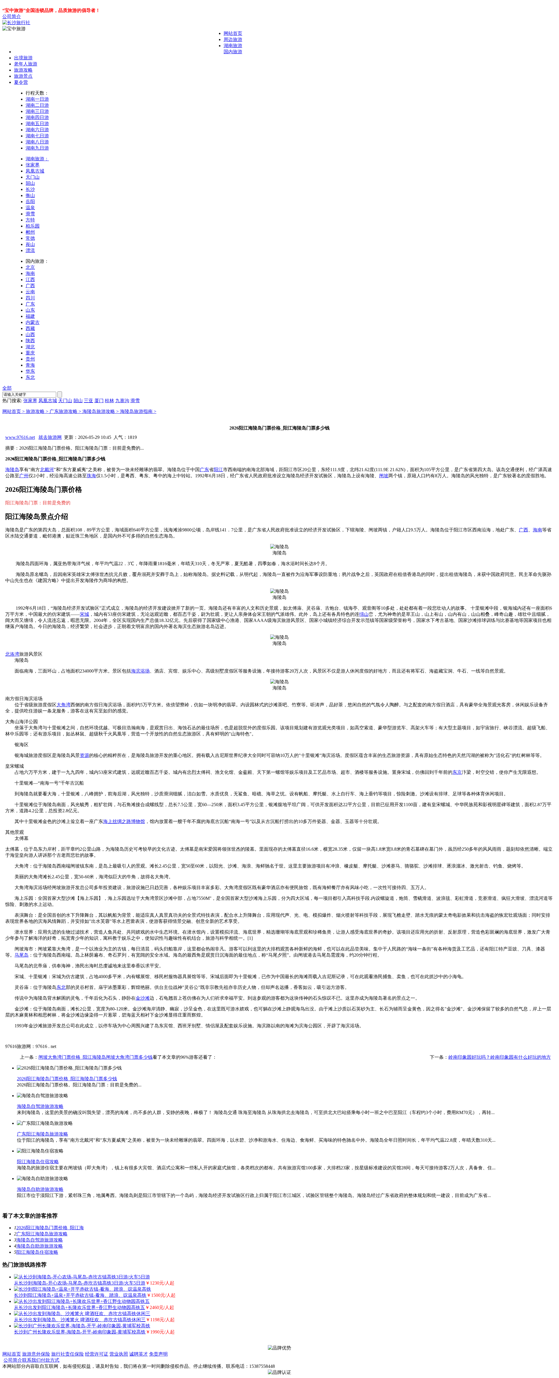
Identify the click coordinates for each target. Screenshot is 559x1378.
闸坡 (383, 475)
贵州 (30, 359)
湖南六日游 (37, 129)
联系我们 (31, 1360)
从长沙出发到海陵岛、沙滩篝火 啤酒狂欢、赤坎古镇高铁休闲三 (80, 1319)
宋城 (84, 614)
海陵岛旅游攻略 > (101, 411)
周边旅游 (233, 39)
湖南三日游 (37, 111)
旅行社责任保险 (67, 1354)
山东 (30, 310)
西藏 (30, 328)
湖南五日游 (37, 123)
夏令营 (21, 82)
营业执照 (118, 1354)
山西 (30, 334)
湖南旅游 (233, 45)
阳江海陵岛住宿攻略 (38, 1161)
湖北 (30, 346)
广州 (24, 475)
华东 (30, 371)
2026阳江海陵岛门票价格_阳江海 (50, 1227)
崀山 (30, 244)
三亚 (88, 400)
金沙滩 (143, 998)
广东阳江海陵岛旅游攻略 (42, 1134)
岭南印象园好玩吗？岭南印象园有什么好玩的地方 (499, 1057)
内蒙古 (33, 322)
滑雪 (30, 213)
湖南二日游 (37, 105)
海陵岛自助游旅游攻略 (40, 1189)
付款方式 (50, 1360)
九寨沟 (122, 400)
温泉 (30, 207)
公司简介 (11, 16)
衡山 (30, 195)
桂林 (109, 400)
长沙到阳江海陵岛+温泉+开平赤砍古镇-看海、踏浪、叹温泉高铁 (80, 1295)
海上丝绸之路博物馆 (124, 821)
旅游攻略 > (37, 411)
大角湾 (63, 704)
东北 (30, 377)
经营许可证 (96, 1354)
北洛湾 (12, 654)
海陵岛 (12, 469)
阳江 (218, 469)
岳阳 (30, 201)
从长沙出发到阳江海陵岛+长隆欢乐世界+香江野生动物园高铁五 (79, 1307)
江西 (30, 279)
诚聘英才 (138, 1354)
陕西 (30, 340)
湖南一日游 (37, 99)
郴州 (30, 232)
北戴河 (47, 469)
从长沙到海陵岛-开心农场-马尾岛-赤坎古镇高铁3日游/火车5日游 (79, 1283)
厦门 (99, 400)
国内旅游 (233, 51)
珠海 (91, 475)
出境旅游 (23, 57)
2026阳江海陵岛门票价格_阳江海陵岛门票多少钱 (67, 1078)
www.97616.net (20, 437)
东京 (457, 772)
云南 (30, 291)
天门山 (33, 177)
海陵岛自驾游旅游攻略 (40, 1106)
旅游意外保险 (36, 1354)
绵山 (364, 614)
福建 (30, 316)
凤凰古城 (35, 171)
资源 (84, 755)
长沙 (30, 189)
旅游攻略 (23, 70)
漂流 (30, 250)
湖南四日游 (37, 117)
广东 (30, 304)
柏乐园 (33, 226)
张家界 (33, 164)
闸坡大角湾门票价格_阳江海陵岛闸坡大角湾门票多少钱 (95, 1057)
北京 (30, 267)
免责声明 (158, 1354)
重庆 (30, 352)
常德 (30, 238)
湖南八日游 (37, 141)
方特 (30, 219)
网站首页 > (14, 411)
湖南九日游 (37, 148)
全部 (7, 388)
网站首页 (233, 33)
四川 (30, 297)
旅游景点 (23, 76)
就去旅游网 (50, 437)
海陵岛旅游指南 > (138, 411)
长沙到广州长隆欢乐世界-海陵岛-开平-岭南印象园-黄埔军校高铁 (80, 1331)
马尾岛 (22, 955)
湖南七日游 (37, 135)
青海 (30, 365)
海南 (30, 273)
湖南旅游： (37, 158)
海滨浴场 (140, 670)
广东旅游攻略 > (65, 411)
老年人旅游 (25, 63)
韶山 (30, 183)
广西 (30, 285)
